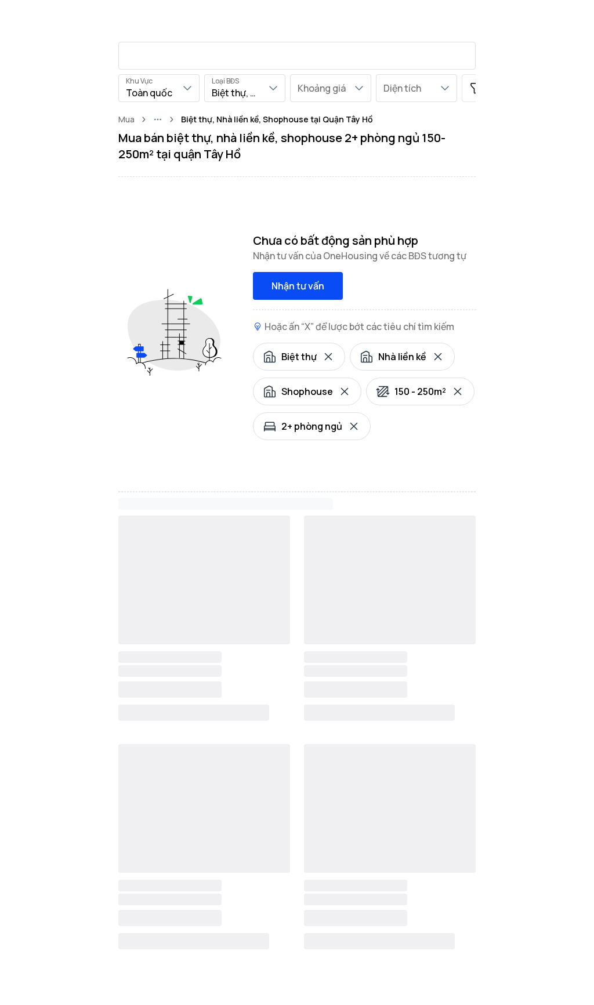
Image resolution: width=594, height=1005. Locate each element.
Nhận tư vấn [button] (297, 286)
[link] (277, 119)
